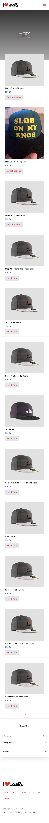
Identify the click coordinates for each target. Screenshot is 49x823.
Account (37, 792)
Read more (12, 278)
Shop (13, 792)
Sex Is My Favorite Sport (16, 376)
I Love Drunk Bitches (14, 88)
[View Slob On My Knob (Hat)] (24, 133)
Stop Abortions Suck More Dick (19, 269)
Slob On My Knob (13, 322)
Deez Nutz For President (16, 697)
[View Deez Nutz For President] (24, 678)
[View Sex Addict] (24, 411)
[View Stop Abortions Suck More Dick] (24, 250)
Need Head (10, 536)
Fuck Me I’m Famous (14, 590)
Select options (14, 97)
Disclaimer (19, 812)
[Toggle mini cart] (44, 5)
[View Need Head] (24, 518)
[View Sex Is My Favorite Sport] (24, 357)
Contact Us (24, 792)
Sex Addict (10, 429)
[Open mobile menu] (26, 5)
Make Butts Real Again (15, 215)
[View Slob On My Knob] (24, 304)
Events (6, 798)
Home (21, 38)
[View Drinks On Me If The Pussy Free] (24, 625)
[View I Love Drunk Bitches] (24, 69)
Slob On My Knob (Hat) (15, 162)
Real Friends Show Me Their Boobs (21, 483)
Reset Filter (24, 726)
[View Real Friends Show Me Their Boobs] (24, 464)
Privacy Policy (8, 812)
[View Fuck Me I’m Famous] (24, 571)
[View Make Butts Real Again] (24, 197)
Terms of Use (30, 812)
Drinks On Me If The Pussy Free (19, 643)
